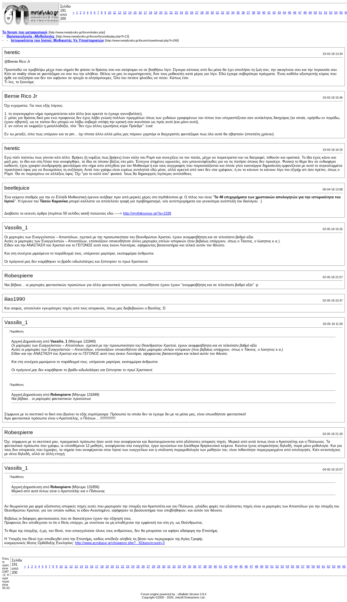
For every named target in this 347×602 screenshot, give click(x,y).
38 (253, 12)
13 (124, 12)
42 (274, 12)
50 (315, 12)
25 (186, 12)
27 (196, 12)
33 (227, 12)
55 (341, 12)
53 (330, 12)
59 (313, 566)
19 (155, 12)
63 (333, 566)
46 (294, 12)
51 (320, 12)
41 (269, 12)
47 (299, 12)
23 (176, 12)
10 (109, 12)
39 (258, 12)
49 (310, 12)
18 (150, 12)
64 (338, 566)
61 (323, 566)
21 (166, 12)
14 (129, 12)
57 (302, 566)
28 (202, 12)
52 (325, 12)
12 (119, 12)
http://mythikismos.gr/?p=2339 (147, 213)
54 (336, 12)
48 (305, 12)
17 (145, 12)
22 (171, 12)
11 (114, 12)
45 (289, 12)
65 (344, 566)
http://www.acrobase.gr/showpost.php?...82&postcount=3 (120, 543)
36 (243, 12)
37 (248, 12)
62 (328, 566)
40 (263, 12)
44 (284, 12)
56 (297, 566)
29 (207, 12)
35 (238, 12)
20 (160, 12)
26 (191, 12)
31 (217, 12)
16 (140, 12)
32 (222, 12)
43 (279, 12)
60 (318, 566)
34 (232, 12)
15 (135, 12)
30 (212, 12)
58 (308, 566)
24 (181, 12)
